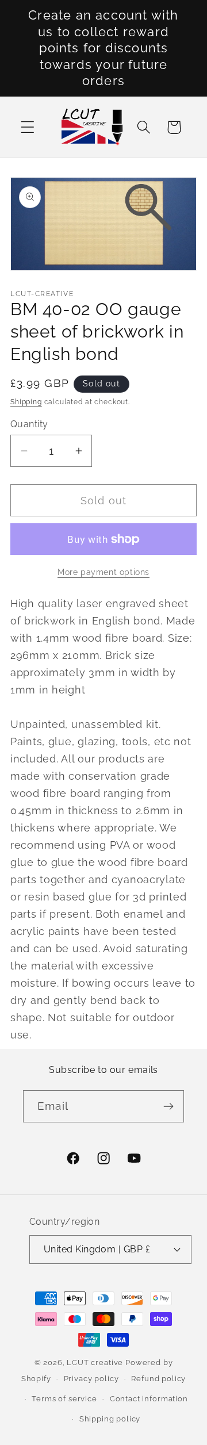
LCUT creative (95, 1362)
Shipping (26, 402)
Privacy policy (91, 1378)
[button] (28, 127)
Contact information (149, 1398)
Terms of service (64, 1398)
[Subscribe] (168, 1106)
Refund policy (158, 1378)
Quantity (29, 424)
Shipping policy (110, 1419)
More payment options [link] (103, 572)
